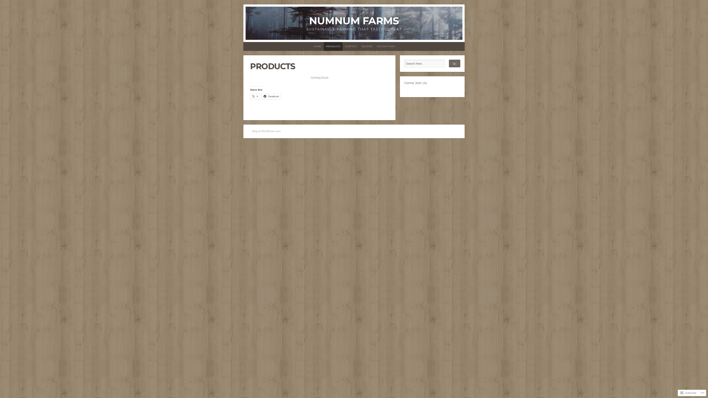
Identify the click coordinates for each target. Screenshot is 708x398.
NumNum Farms (354, 21)
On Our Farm (386, 46)
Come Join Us (415, 83)
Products (333, 46)
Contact (351, 46)
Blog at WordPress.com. (266, 131)
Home (317, 46)
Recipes (367, 46)
